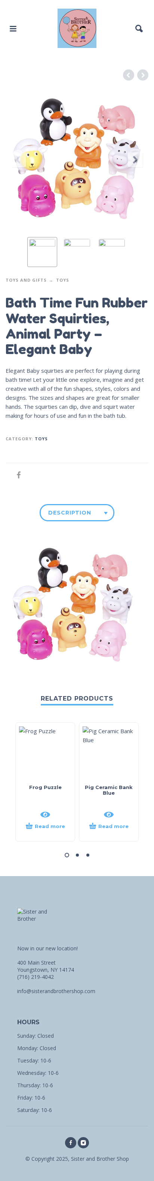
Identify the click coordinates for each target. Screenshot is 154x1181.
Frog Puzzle (45, 787)
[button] (67, 855)
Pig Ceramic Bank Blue (109, 790)
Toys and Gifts (26, 280)
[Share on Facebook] (16, 475)
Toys (62, 280)
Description (69, 512)
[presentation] (18, 159)
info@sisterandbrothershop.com (56, 991)
